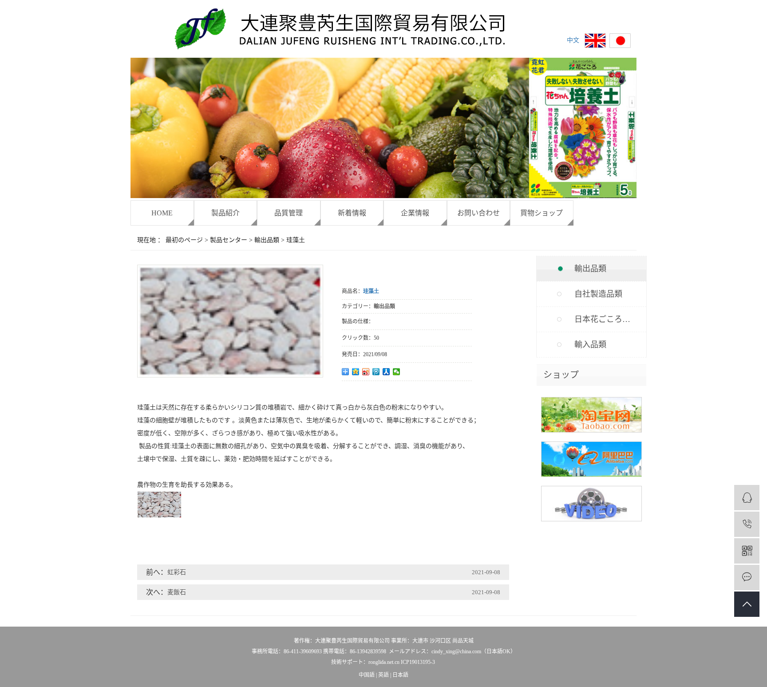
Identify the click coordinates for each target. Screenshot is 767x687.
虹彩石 (176, 572)
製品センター (228, 240)
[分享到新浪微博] (366, 371)
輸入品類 (590, 344)
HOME (162, 213)
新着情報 (352, 213)
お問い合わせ (478, 213)
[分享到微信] (396, 371)
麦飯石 (176, 592)
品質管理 (288, 213)
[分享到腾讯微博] (376, 371)
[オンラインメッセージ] (746, 577)
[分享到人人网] (386, 371)
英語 (383, 675)
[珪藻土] (230, 369)
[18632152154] (746, 524)
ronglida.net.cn (383, 662)
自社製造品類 (598, 294)
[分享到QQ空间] (356, 371)
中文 (573, 40)
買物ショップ (541, 213)
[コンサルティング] (746, 497)
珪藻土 (295, 240)
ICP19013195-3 (418, 662)
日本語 (400, 675)
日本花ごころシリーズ (610, 319)
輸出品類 (266, 240)
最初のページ (184, 240)
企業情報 (415, 213)
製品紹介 (225, 213)
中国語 (367, 675)
